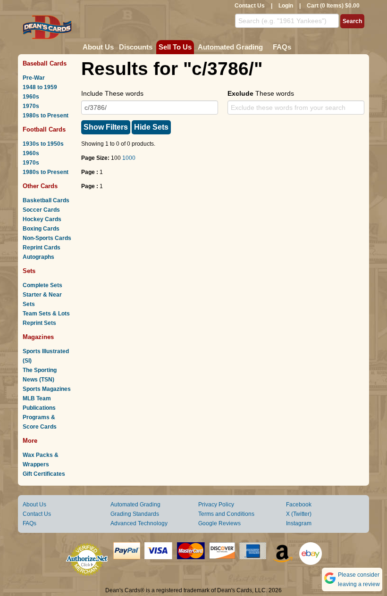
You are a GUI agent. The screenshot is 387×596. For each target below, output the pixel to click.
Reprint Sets (39, 323)
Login (285, 5)
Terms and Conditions (226, 514)
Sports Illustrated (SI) (46, 356)
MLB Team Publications (39, 403)
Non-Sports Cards (47, 238)
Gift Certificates (44, 474)
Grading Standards (134, 514)
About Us (98, 47)
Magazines (38, 336)
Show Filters (106, 127)
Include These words (112, 93)
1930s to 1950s (43, 144)
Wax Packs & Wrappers (41, 460)
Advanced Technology (139, 523)
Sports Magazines (47, 389)
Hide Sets (151, 127)
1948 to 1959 (40, 87)
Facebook (298, 504)
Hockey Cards (42, 219)
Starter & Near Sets (42, 299)
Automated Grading (230, 47)
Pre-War (34, 77)
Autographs (38, 257)
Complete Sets (42, 285)
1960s (31, 96)
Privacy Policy (216, 504)
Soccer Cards (41, 210)
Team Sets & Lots (46, 313)
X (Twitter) (298, 514)
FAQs (282, 47)
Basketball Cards (46, 200)
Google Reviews (219, 523)
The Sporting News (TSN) (40, 375)
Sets (29, 270)
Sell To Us (175, 47)
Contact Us (250, 5)
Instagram (298, 523)
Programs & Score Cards (40, 422)
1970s (31, 106)
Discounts (135, 47)
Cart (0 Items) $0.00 (333, 5)
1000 (128, 158)
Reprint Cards (41, 247)
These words (260, 93)
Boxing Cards (41, 228)
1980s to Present (45, 115)
